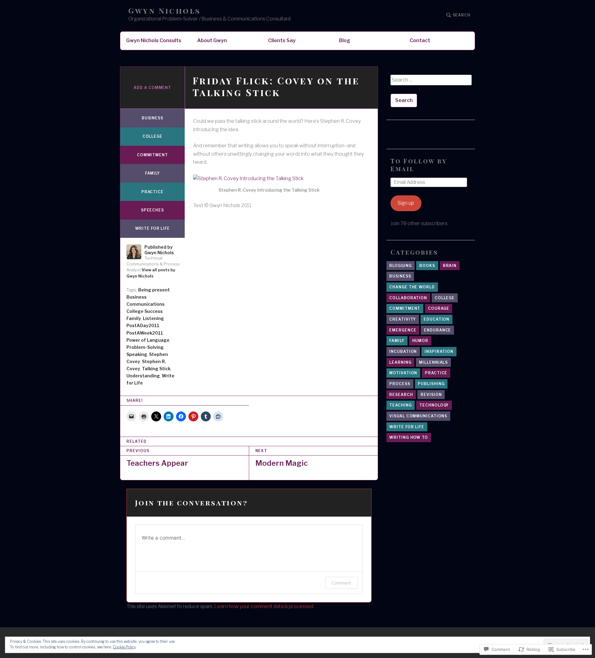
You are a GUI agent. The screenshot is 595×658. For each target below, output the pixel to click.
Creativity (402, 319)
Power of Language (148, 340)
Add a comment (152, 87)
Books (427, 265)
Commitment (152, 155)
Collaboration (408, 298)
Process (399, 383)
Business (152, 118)
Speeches (152, 210)
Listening (153, 318)
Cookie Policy (124, 647)
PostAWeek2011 (144, 333)
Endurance (437, 330)
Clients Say (282, 40)
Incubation (403, 351)
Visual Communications (418, 416)
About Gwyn (212, 40)
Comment (341, 582)
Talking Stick (156, 368)
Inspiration (439, 351)
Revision (431, 394)
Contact (420, 40)
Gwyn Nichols (164, 11)
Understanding (143, 375)
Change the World (411, 287)
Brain (450, 265)
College (152, 136)
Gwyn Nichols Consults (153, 40)
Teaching (400, 405)
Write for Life (152, 228)
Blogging (400, 265)
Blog (344, 40)
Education (436, 319)
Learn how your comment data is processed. (264, 606)
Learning (400, 362)
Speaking (136, 354)
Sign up (406, 203)
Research (401, 394)
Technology (434, 405)
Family (152, 173)
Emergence (402, 330)
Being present (154, 289)
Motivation (403, 373)
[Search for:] (430, 82)
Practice (152, 191)
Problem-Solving (145, 347)
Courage (438, 308)
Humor (420, 340)
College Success (144, 311)
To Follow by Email (418, 165)
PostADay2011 (142, 325)
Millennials (433, 362)
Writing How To (408, 437)
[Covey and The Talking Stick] (269, 179)
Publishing (431, 383)
